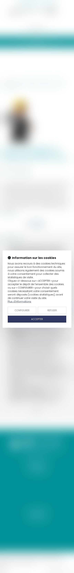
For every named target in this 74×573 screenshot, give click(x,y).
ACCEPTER (37, 319)
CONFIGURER (22, 310)
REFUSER (52, 310)
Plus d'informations (19, 301)
